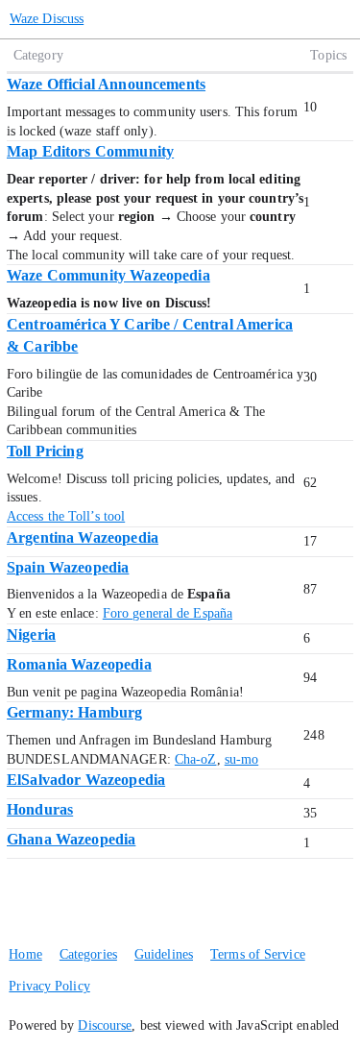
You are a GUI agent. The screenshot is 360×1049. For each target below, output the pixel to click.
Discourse (105, 1025)
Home (25, 954)
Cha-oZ (196, 759)
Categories (88, 954)
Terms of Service (257, 954)
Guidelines (163, 954)
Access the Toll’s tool (66, 516)
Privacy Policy (49, 986)
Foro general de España (167, 613)
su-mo (242, 759)
